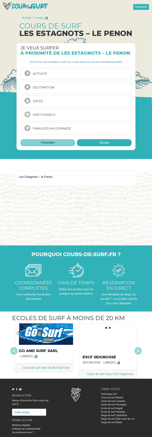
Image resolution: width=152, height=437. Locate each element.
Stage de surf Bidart (111, 422)
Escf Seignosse (99, 357)
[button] (21, 351)
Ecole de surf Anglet (112, 408)
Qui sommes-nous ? (22, 432)
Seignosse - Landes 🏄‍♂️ (101, 362)
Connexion (141, 6)
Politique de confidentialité (26, 428)
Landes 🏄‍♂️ (41, 17)
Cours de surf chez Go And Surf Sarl (46, 367)
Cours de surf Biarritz (112, 397)
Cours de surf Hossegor (114, 404)
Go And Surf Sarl (38, 351)
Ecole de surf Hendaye (113, 411)
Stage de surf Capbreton (114, 415)
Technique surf (109, 394)
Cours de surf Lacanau (113, 401)
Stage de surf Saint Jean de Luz (118, 418)
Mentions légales (21, 425)
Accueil (26, 17)
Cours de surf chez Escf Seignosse (110, 374)
